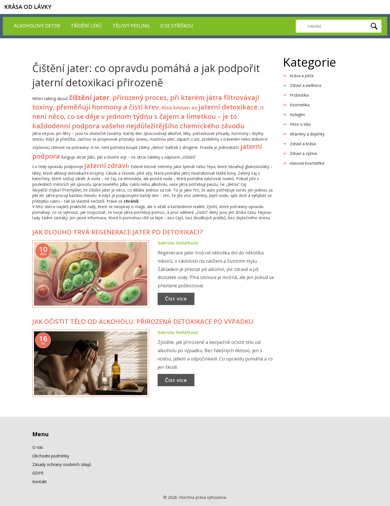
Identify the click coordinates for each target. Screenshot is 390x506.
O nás (37, 447)
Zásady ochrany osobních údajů (61, 464)
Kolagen (297, 114)
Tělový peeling (131, 26)
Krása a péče (302, 75)
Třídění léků (86, 26)
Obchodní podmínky (50, 456)
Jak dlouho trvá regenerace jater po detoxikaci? (117, 232)
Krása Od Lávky (27, 7)
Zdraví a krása (303, 143)
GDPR (37, 473)
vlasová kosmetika (307, 163)
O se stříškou (176, 26)
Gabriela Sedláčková (178, 243)
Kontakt (39, 481)
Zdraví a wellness (305, 85)
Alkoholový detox (37, 26)
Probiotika (299, 95)
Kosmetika (299, 104)
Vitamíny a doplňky (307, 134)
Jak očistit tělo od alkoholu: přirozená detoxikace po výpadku (143, 321)
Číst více (176, 298)
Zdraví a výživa (303, 153)
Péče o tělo (300, 124)
